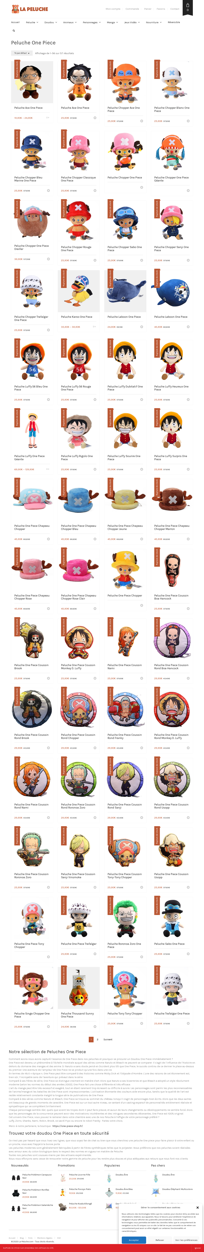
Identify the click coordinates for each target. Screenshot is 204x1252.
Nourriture (152, 22)
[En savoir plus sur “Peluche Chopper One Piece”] (141, 188)
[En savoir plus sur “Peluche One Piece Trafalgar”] (95, 954)
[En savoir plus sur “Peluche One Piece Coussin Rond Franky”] (141, 748)
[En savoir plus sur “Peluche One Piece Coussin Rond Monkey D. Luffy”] (188, 748)
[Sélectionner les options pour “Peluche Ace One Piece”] (48, 118)
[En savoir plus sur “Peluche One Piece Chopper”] (141, 606)
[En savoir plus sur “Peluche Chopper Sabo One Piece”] (141, 260)
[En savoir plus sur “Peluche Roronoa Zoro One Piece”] (141, 957)
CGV (59, 1238)
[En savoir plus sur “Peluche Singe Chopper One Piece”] (48, 1027)
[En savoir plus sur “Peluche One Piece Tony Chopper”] (48, 957)
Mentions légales (44, 1238)
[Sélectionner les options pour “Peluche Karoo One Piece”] (94, 327)
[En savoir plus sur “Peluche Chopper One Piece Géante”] (188, 191)
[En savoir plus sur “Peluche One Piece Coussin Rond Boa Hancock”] (188, 679)
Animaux (68, 22)
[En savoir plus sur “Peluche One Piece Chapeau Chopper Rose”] (48, 609)
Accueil (15, 22)
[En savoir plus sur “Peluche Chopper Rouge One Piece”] (95, 260)
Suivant (108, 1039)
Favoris (161, 8)
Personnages (90, 22)
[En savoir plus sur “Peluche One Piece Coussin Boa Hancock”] (188, 609)
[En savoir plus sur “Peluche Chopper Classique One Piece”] (95, 191)
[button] (197, 1207)
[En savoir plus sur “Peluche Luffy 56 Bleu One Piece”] (48, 400)
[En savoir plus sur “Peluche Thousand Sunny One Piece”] (95, 1027)
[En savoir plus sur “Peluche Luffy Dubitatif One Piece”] (141, 400)
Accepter (134, 1240)
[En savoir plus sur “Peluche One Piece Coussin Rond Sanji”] (141, 818)
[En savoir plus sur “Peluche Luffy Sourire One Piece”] (141, 470)
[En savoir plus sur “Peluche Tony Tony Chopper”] (141, 1024)
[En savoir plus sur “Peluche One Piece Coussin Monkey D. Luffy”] (95, 679)
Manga (111, 22)
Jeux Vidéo (130, 22)
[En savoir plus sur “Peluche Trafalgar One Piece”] (188, 1024)
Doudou (49, 22)
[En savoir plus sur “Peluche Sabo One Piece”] (188, 954)
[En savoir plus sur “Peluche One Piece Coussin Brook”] (48, 679)
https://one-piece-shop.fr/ (67, 1126)
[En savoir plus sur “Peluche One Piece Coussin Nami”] (141, 679)
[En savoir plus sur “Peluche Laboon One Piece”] (141, 327)
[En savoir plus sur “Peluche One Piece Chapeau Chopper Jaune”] (141, 539)
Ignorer (198, 1248)
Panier (147, 8)
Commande (132, 8)
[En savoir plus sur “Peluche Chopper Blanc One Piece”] (188, 121)
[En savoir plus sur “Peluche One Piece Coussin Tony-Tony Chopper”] (141, 888)
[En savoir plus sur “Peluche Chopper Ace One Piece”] (141, 121)
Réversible (174, 22)
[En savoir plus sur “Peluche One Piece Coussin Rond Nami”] (48, 818)
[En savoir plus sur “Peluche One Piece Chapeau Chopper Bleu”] (95, 539)
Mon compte (113, 8)
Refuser (160, 1240)
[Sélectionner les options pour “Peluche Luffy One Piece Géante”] (48, 469)
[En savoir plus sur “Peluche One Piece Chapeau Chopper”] (48, 539)
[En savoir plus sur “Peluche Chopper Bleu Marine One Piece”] (48, 191)
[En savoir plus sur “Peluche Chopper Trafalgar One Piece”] (48, 330)
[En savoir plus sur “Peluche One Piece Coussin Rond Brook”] (48, 748)
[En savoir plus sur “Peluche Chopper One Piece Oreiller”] (48, 259)
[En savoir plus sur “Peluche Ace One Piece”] (95, 118)
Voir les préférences (186, 1240)
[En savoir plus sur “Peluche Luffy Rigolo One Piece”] (95, 470)
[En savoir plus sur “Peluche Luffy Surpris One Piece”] (188, 470)
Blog (22, 1238)
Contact (174, 8)
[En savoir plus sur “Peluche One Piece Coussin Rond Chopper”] (95, 748)
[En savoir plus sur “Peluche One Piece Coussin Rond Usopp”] (188, 818)
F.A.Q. (30, 1238)
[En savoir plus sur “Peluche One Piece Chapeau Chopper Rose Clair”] (95, 609)
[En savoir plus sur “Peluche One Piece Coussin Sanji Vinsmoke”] (95, 888)
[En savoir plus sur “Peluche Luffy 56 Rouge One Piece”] (95, 400)
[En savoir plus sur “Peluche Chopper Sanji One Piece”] (188, 260)
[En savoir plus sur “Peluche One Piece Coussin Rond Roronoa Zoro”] (95, 818)
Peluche (30, 22)
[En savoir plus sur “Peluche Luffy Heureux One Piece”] (188, 400)
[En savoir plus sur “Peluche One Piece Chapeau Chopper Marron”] (188, 539)
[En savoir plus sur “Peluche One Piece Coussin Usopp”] (188, 888)
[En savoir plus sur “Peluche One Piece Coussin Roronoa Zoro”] (48, 888)
